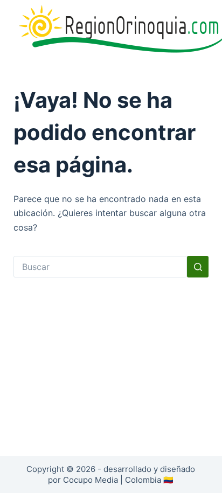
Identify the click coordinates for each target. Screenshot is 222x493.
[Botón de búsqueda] (198, 266)
